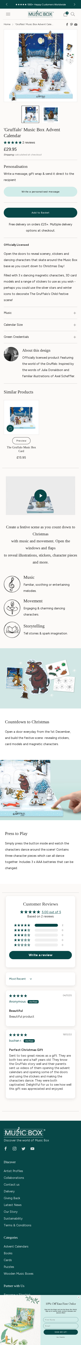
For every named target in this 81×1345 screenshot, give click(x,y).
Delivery (9, 1191)
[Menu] (8, 14)
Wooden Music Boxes (18, 1273)
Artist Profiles (13, 1171)
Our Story (11, 1212)
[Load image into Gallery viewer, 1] (30, 114)
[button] (13, 142)
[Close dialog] (78, 1297)
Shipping (9, 154)
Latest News (13, 1205)
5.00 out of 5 (51, 912)
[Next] (74, 4)
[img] (18, 996)
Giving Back (12, 1198)
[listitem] (40, 4)
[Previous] (6, 4)
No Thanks (61, 1337)
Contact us (12, 1184)
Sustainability (13, 1218)
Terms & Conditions (17, 1225)
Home (7, 24)
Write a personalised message (41, 191)
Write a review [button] (40, 955)
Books (8, 1253)
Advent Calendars (16, 1246)
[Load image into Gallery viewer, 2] (50, 114)
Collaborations (14, 1178)
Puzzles (9, 1267)
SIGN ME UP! (61, 1332)
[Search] (73, 14)
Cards (8, 1260)
